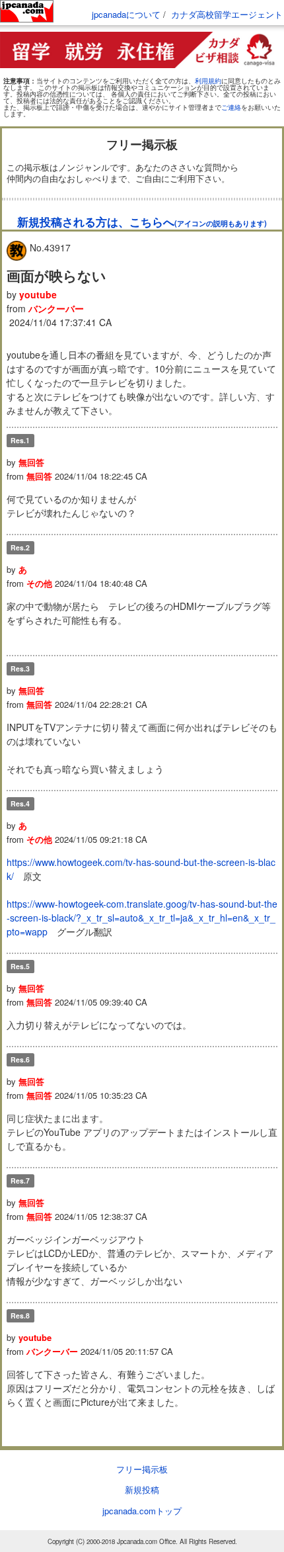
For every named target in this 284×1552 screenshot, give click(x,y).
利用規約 (208, 80)
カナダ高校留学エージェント (227, 14)
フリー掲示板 (142, 1469)
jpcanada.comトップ (142, 1510)
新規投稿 (142, 1489)
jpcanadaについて (126, 14)
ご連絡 (231, 107)
